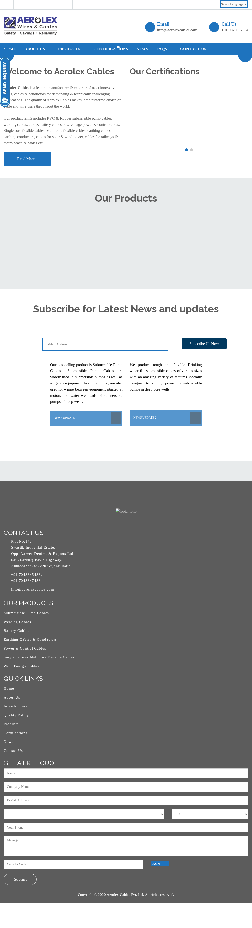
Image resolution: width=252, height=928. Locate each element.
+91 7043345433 (26, 574)
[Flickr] (68, 4)
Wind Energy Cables (21, 666)
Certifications (15, 733)
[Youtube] (58, 4)
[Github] (28, 4)
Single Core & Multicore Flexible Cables (39, 657)
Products (11, 724)
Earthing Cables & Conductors (30, 639)
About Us (35, 49)
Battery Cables (16, 631)
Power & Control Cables (25, 648)
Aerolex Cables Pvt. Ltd (125, 894)
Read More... (27, 159)
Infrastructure (16, 706)
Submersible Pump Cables (26, 613)
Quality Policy (16, 715)
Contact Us (13, 750)
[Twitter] (18, 4)
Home (10, 49)
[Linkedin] (38, 4)
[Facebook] (9, 4)
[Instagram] (48, 4)
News (8, 742)
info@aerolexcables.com (177, 30)
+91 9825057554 (234, 30)
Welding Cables (17, 622)
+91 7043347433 (26, 581)
